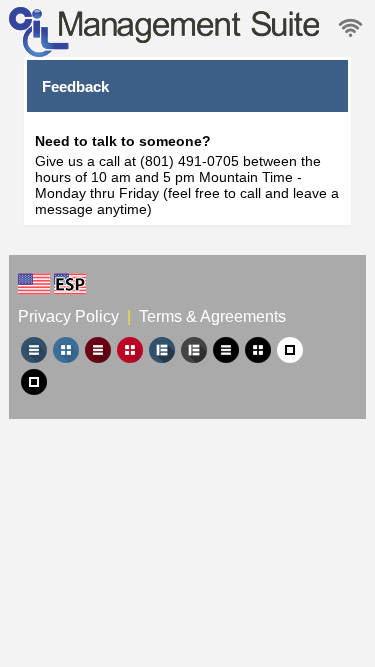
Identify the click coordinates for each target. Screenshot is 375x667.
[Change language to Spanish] (70, 284)
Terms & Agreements (212, 316)
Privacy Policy (70, 316)
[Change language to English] (34, 284)
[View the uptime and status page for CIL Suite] (350, 28)
